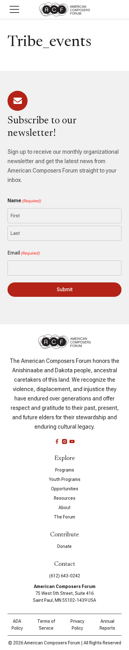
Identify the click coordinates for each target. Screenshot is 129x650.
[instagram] (64, 441)
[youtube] (72, 441)
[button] (14, 9)
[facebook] (56, 441)
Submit (65, 289)
